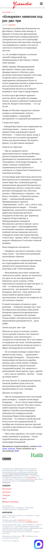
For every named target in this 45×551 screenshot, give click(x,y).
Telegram (6, 495)
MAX (17, 451)
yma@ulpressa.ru (32, 522)
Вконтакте (7, 489)
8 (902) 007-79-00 (24, 520)
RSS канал (6, 492)
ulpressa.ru (32, 477)
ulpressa (12, 25)
